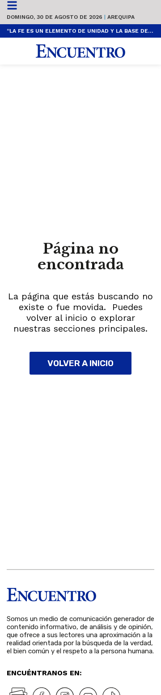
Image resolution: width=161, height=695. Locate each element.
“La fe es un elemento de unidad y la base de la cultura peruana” (80, 31)
